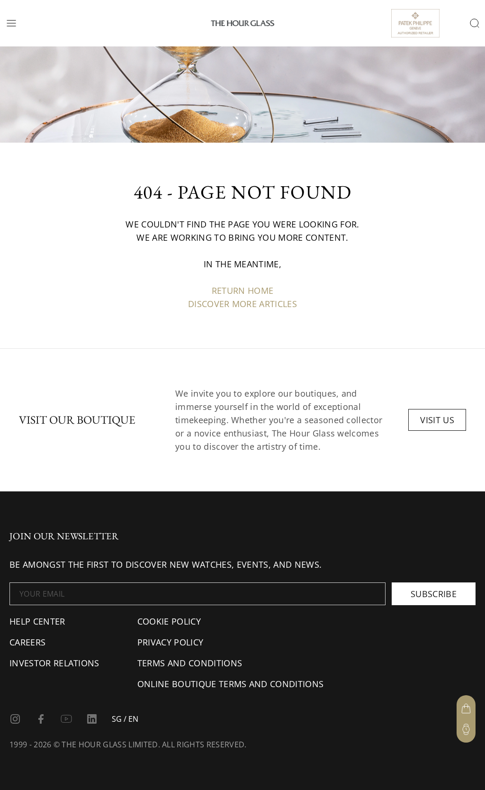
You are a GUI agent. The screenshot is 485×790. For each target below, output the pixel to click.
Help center (37, 621)
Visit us (437, 420)
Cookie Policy (169, 621)
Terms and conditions (189, 663)
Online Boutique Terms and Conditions (230, 684)
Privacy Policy (170, 642)
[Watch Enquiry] (466, 729)
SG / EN (125, 719)
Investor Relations (54, 663)
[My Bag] (466, 708)
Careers (27, 642)
